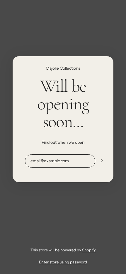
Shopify (89, 250)
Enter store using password (63, 262)
